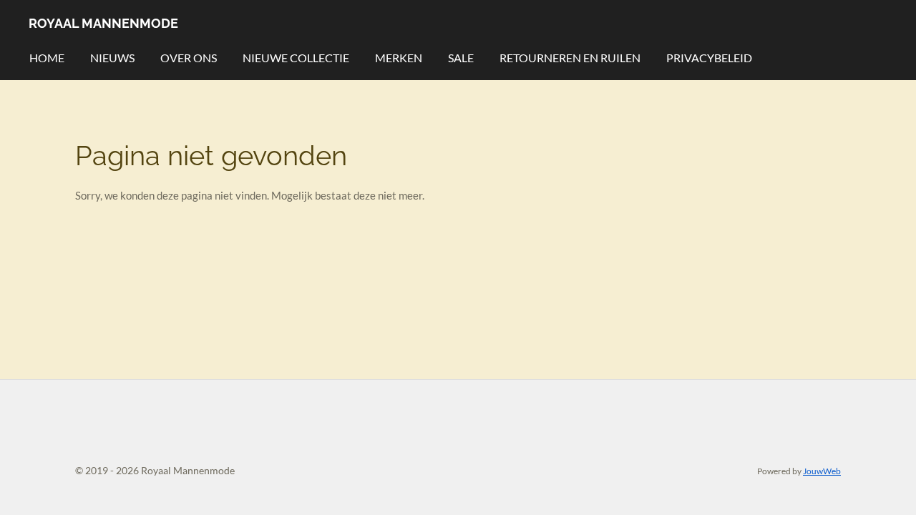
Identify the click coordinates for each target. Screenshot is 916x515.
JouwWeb (822, 471)
